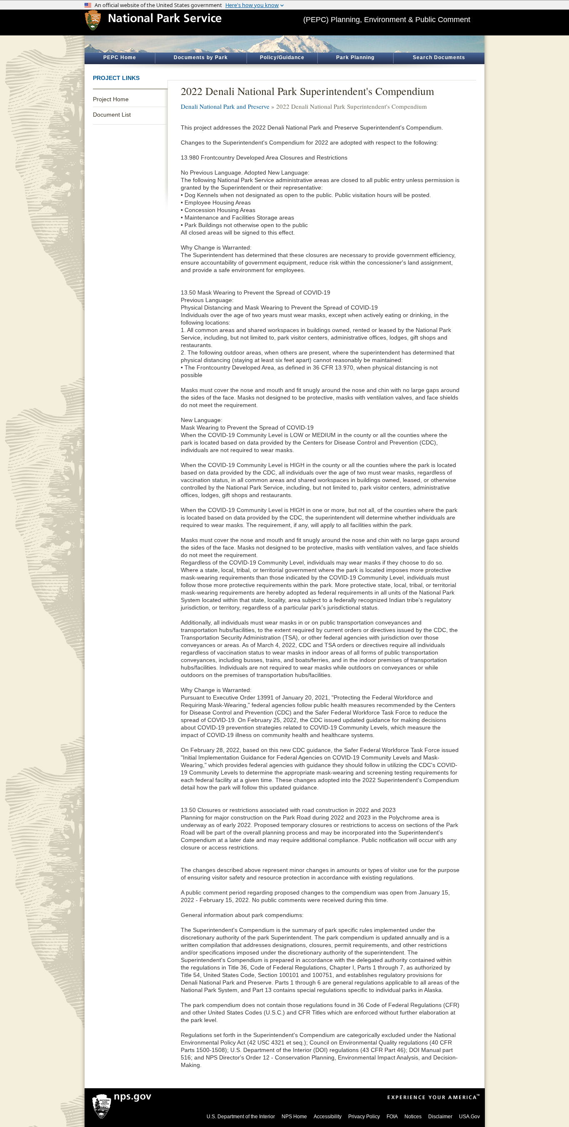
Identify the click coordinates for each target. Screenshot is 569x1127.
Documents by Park (201, 57)
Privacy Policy (364, 1117)
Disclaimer (440, 1117)
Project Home (111, 99)
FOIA (392, 1117)
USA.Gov (469, 1117)
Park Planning (355, 57)
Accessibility (328, 1117)
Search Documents (439, 57)
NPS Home (294, 1117)
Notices (413, 1117)
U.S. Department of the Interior (241, 1117)
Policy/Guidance (282, 57)
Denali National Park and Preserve (225, 106)
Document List (112, 114)
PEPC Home (119, 57)
